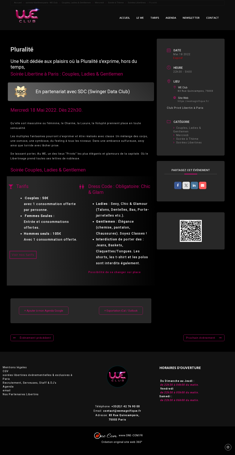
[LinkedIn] (194, 185)
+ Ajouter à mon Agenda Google (43, 310)
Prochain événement (200, 337)
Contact (212, 17)
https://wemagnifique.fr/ (193, 101)
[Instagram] (228, 447)
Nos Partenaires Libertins (21, 394)
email (7, 390)
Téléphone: (117, 406)
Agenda (8, 386)
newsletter (191, 17)
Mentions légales (15, 367)
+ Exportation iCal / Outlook (121, 310)
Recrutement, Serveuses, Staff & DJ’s (29, 382)
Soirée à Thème (187, 138)
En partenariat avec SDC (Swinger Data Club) (83, 91)
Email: (117, 410)
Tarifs (154, 17)
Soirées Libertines (189, 142)
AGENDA (171, 17)
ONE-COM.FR (134, 435)
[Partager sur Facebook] (178, 185)
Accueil (125, 17)
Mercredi (182, 135)
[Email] (202, 185)
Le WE (140, 17)
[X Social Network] (186, 185)
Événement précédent (35, 337)
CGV (6, 371)
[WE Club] (29, 15)
